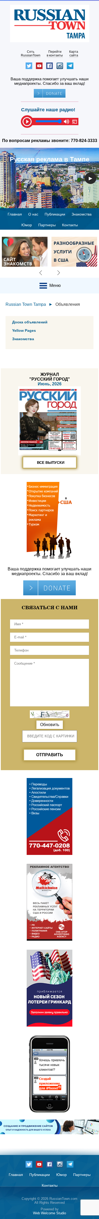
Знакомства (82, 214)
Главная (15, 214)
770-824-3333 (84, 140)
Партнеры (47, 225)
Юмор (26, 225)
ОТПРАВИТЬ (49, 755)
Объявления (67, 304)
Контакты (70, 225)
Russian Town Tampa (26, 304)
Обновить (49, 724)
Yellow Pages (24, 330)
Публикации (55, 214)
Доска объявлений (30, 322)
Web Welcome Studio (49, 1213)
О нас (33, 214)
